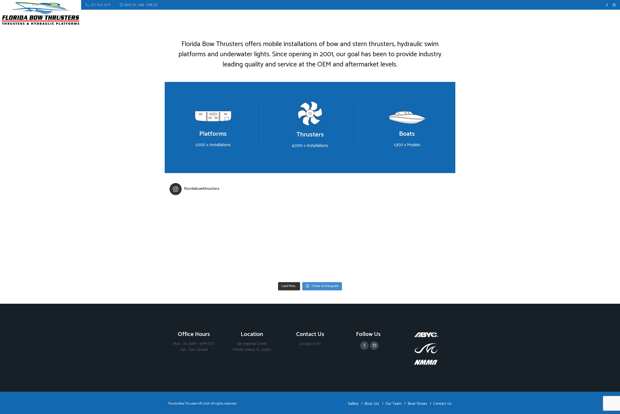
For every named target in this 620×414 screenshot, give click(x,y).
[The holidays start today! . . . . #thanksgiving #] (275, 219)
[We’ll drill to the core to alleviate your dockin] (205, 259)
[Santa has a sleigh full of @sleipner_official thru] (205, 219)
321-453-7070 (101, 5)
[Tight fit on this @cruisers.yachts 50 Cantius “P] (345, 219)
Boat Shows (417, 403)
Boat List (371, 403)
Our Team (393, 403)
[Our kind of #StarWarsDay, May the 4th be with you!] (345, 259)
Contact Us (442, 403)
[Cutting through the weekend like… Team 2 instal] (415, 219)
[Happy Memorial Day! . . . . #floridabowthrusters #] (275, 259)
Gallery (353, 403)
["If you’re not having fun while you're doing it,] (415, 259)
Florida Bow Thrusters (183, 403)
